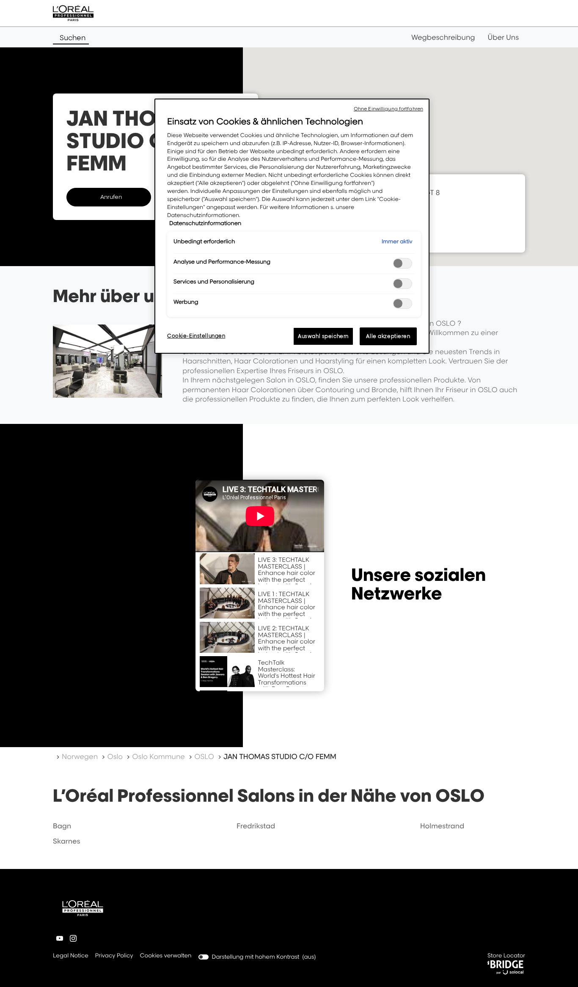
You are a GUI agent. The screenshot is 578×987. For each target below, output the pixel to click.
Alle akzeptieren (388, 336)
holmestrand (442, 826)
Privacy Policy (114, 956)
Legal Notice (70, 956)
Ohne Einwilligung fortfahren (388, 109)
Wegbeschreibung (443, 37)
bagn (62, 826)
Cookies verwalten (166, 955)
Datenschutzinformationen (205, 223)
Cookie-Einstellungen (196, 336)
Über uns (503, 37)
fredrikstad (256, 826)
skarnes (66, 841)
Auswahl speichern (323, 336)
